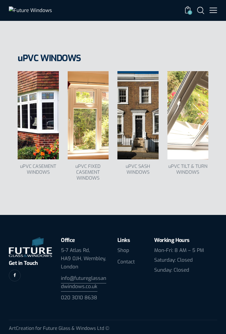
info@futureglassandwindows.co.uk (83, 282)
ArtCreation (21, 328)
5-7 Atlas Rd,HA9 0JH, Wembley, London (83, 258)
